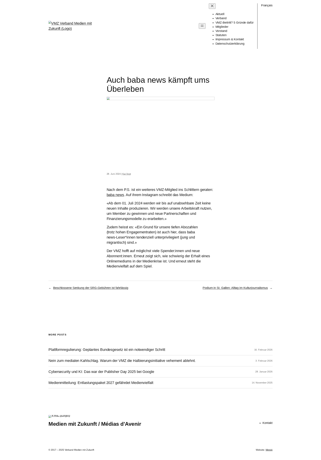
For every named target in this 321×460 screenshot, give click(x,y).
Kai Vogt (126, 173)
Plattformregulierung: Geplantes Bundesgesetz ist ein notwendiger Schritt (106, 350)
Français (267, 5)
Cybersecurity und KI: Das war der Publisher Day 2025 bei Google (101, 372)
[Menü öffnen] (202, 26)
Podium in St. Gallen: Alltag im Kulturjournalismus (235, 288)
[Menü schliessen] (212, 6)
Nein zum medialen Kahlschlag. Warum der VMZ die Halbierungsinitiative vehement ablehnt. (122, 361)
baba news (115, 195)
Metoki (269, 449)
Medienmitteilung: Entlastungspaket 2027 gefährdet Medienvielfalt (100, 383)
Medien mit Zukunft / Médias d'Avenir (94, 424)
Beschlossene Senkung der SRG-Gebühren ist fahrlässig (90, 288)
